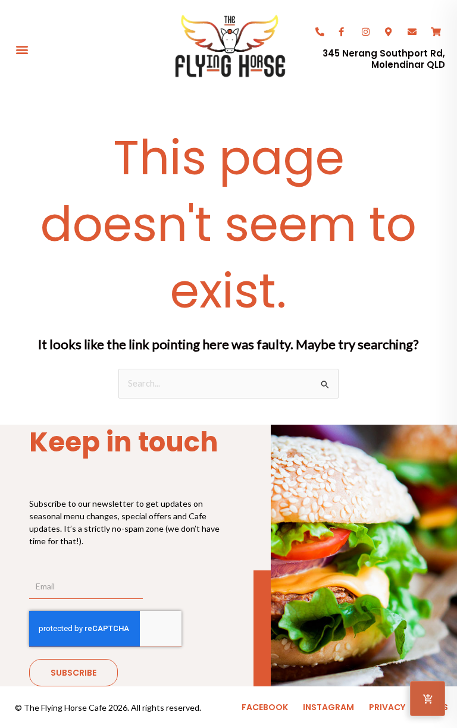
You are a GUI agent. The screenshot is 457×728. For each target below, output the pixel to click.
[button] (22, 49)
